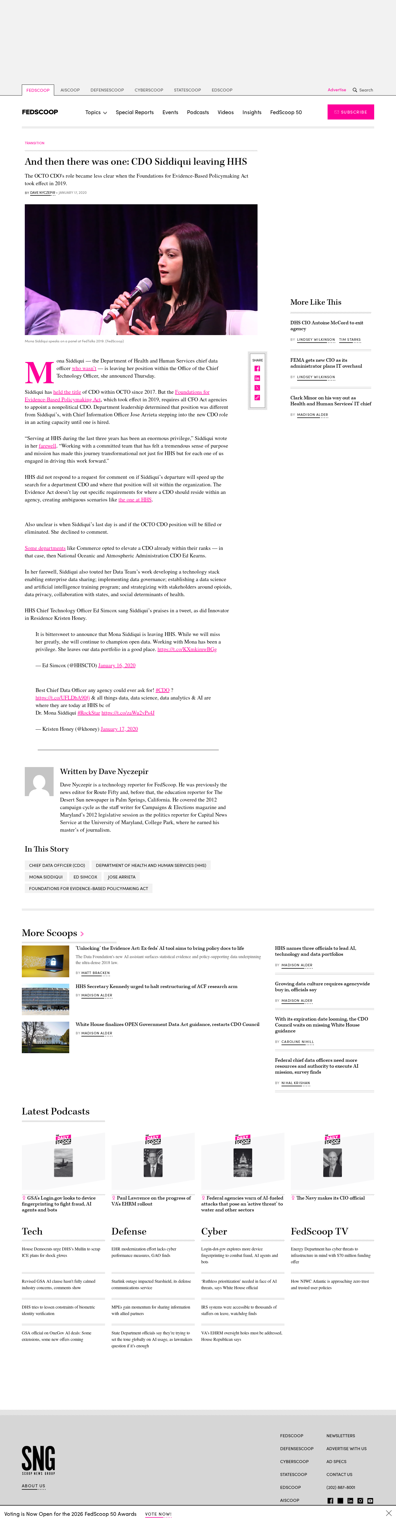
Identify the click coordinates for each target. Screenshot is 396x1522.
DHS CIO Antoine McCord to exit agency (326, 325)
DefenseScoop (107, 90)
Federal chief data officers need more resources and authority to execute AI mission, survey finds (317, 1066)
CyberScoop (149, 90)
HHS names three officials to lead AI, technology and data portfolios (315, 951)
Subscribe (354, 112)
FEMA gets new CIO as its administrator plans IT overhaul (326, 363)
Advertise (337, 89)
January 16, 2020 (117, 665)
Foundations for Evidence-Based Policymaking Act (88, 888)
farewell (47, 445)
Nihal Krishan (296, 1082)
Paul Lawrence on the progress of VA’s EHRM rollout (151, 1201)
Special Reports (135, 111)
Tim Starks (350, 339)
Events (170, 111)
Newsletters (340, 1435)
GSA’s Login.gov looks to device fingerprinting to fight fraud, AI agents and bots (59, 1204)
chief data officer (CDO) (57, 865)
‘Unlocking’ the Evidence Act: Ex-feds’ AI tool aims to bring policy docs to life (160, 948)
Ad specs (336, 1461)
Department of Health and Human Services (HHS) (151, 865)
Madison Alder (312, 414)
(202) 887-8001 (340, 1487)
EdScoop (222, 90)
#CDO (162, 690)
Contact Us (339, 1474)
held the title (67, 391)
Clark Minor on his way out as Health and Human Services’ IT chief (330, 401)
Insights (252, 111)
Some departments (45, 547)
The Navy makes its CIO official (330, 1198)
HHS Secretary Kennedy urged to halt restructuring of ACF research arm (157, 986)
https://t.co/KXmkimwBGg (187, 649)
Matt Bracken (95, 972)
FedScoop (38, 90)
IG (358, 1499)
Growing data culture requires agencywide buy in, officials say (322, 986)
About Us (34, 1485)
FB (329, 1499)
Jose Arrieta (122, 877)
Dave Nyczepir (42, 193)
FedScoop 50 (286, 111)
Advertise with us (346, 1448)
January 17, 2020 (119, 728)
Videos (226, 111)
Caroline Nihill (298, 1041)
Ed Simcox (85, 877)
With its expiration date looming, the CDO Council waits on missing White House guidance (321, 1025)
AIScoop (70, 90)
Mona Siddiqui (46, 877)
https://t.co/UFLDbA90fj (63, 697)
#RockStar (89, 712)
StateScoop (187, 90)
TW (339, 1499)
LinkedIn (350, 1499)
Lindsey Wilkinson (316, 339)
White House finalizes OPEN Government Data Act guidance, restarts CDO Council (167, 1024)
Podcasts (198, 111)
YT (368, 1499)
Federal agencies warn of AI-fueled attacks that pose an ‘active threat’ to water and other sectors (242, 1204)
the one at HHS (135, 499)
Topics (93, 111)
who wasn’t (84, 368)
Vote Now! (158, 1514)
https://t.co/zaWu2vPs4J (128, 712)
